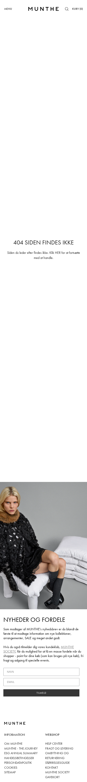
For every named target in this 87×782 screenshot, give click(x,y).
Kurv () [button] (77, 9)
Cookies (10, 767)
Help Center (54, 743)
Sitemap (10, 772)
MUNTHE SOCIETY (57, 772)
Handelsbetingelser (19, 758)
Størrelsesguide (57, 763)
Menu (8, 9)
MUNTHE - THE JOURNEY (21, 748)
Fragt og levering (59, 748)
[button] (67, 9)
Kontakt (51, 767)
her (58, 252)
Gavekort (52, 777)
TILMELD (41, 693)
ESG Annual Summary (21, 753)
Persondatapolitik (18, 763)
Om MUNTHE (13, 743)
